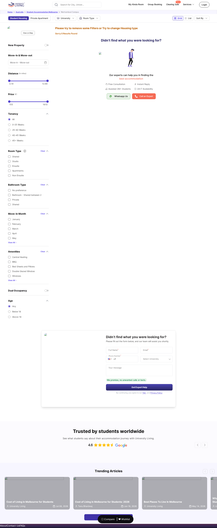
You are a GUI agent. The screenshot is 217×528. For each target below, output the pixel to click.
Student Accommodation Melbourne (42, 12)
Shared (15, 156)
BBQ (14, 262)
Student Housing (18, 18)
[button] (110, 359)
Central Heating (19, 257)
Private (15, 199)
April (14, 233)
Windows (16, 276)
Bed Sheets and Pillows (23, 266)
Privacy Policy (156, 393)
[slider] (9, 81)
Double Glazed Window (23, 271)
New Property (16, 45)
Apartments (17, 170)
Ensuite (15, 166)
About (3, 525)
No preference (19, 190)
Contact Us (13, 525)
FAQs (22, 525)
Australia (19, 12)
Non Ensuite (18, 175)
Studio (15, 161)
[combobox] (76, 4)
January (16, 219)
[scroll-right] (205, 445)
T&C (144, 393)
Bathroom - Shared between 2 (26, 195)
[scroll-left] (198, 445)
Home (10, 12)
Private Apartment (39, 18)
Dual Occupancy (17, 290)
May (14, 238)
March (15, 228)
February (16, 224)
